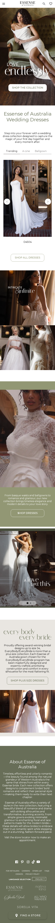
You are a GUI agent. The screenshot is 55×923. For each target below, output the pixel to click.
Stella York (15, 898)
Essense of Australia (27, 4)
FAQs (47, 871)
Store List (37, 871)
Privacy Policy (32, 874)
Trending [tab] (11, 151)
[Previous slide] (7, 202)
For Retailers (12, 871)
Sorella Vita (27, 907)
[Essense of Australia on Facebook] (16, 861)
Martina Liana (40, 888)
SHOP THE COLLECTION (27, 87)
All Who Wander (40, 898)
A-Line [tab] (26, 151)
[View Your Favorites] (51, 4)
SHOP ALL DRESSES (27, 257)
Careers (26, 871)
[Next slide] (48, 202)
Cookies (19, 874)
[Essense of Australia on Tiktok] (34, 862)
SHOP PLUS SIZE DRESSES (27, 680)
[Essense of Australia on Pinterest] (22, 861)
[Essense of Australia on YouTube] (39, 862)
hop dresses (28, 513)
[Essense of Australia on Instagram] (28, 861)
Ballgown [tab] (41, 151)
